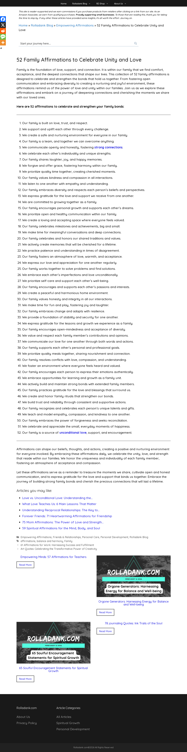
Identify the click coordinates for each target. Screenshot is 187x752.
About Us (118, 3)
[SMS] (3, 37)
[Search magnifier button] (135, 43)
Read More (25, 564)
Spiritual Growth (68, 723)
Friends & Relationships (67, 537)
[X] (3, 25)
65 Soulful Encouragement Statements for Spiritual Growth (53, 669)
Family (68, 541)
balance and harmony (50, 541)
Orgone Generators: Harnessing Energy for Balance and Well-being (133, 603)
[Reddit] (3, 31)
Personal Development (114, 537)
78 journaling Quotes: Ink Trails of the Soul (133, 623)
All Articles (63, 717)
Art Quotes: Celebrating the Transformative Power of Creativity (59, 548)
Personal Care (90, 537)
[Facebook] (3, 19)
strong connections (108, 147)
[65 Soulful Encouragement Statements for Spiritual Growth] (54, 661)
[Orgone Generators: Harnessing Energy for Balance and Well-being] (134, 595)
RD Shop (100, 3)
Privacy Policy (27, 723)
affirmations (28, 541)
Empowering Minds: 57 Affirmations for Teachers (53, 557)
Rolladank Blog (79, 3)
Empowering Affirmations (75, 25)
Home (63, 3)
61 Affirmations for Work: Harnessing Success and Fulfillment (57, 545)
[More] (3, 42)
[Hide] (1, 48)
